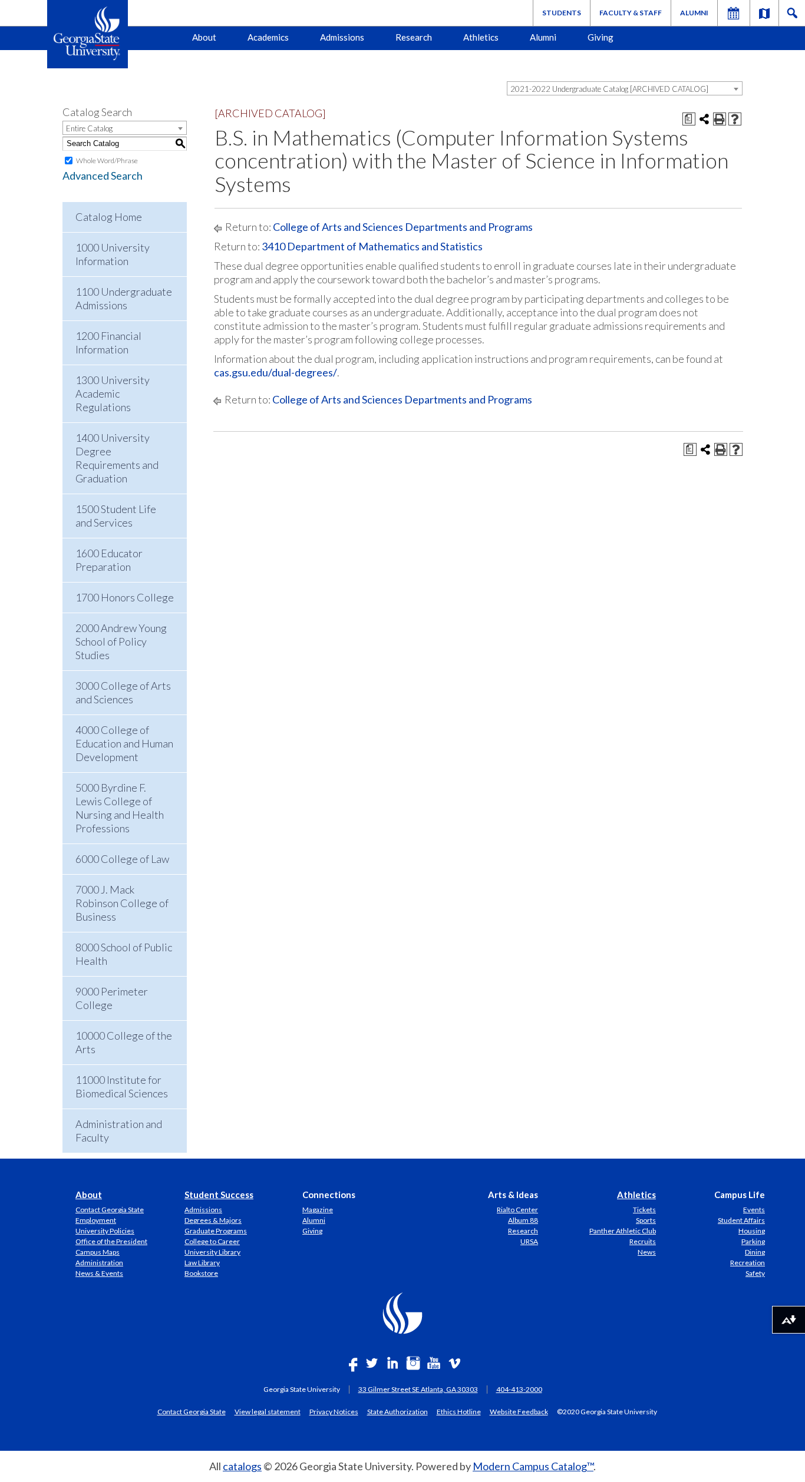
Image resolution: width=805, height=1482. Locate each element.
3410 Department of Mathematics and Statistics (372, 246)
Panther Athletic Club (622, 1230)
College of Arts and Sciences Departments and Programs (403, 226)
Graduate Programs (215, 1230)
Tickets (644, 1209)
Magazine (317, 1209)
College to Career (212, 1241)
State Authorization (397, 1411)
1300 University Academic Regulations (112, 393)
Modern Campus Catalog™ (533, 1466)
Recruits (642, 1241)
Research (413, 37)
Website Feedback (519, 1411)
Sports (646, 1220)
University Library (212, 1252)
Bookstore (201, 1273)
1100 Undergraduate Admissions (123, 298)
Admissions (342, 37)
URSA (529, 1241)
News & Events (99, 1273)
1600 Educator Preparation (109, 560)
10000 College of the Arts (123, 1042)
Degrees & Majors (213, 1220)
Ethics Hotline (459, 1411)
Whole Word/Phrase (107, 160)
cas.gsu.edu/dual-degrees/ (275, 372)
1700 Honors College (124, 597)
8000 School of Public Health (123, 954)
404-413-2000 (519, 1389)
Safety (755, 1273)
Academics (268, 37)
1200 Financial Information (108, 342)
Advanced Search (102, 175)
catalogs (242, 1466)
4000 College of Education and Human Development (124, 743)
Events (754, 1209)
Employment (95, 1220)
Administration (99, 1262)
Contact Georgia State (109, 1209)
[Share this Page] (704, 119)
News (647, 1252)
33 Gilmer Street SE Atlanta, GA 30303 (418, 1389)
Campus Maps (97, 1252)
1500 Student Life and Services (115, 515)
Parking (753, 1241)
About (204, 37)
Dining (755, 1252)
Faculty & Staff (630, 12)
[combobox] (625, 88)
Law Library (202, 1262)
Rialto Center (517, 1209)
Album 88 (523, 1220)
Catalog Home (108, 216)
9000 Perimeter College (111, 998)
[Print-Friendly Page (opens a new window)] (719, 119)
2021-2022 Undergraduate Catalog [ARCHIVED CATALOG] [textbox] (609, 89)
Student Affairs (741, 1220)
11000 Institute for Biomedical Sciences (121, 1086)
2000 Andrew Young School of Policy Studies (121, 641)
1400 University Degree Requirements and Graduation (117, 458)
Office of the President (111, 1241)
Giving (600, 37)
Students (561, 12)
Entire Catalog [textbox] (89, 128)
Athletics (481, 37)
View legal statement (268, 1411)
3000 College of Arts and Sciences (123, 692)
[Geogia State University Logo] (87, 34)
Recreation (747, 1262)
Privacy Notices (333, 1411)
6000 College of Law (122, 858)
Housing (751, 1230)
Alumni (694, 12)
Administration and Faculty (118, 1130)
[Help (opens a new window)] (734, 119)
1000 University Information (112, 254)
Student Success (218, 1194)
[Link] (764, 13)
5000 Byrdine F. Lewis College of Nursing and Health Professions (119, 808)
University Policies (104, 1230)
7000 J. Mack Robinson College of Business (122, 903)
